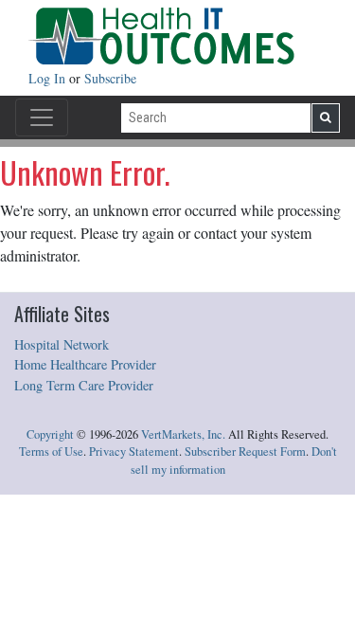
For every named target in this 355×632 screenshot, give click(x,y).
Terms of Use (51, 451)
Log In (48, 78)
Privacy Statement (134, 451)
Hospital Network (61, 344)
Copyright (50, 434)
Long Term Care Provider (83, 385)
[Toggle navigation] (41, 117)
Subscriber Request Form (245, 451)
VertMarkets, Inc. (183, 434)
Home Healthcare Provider (85, 364)
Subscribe (110, 78)
